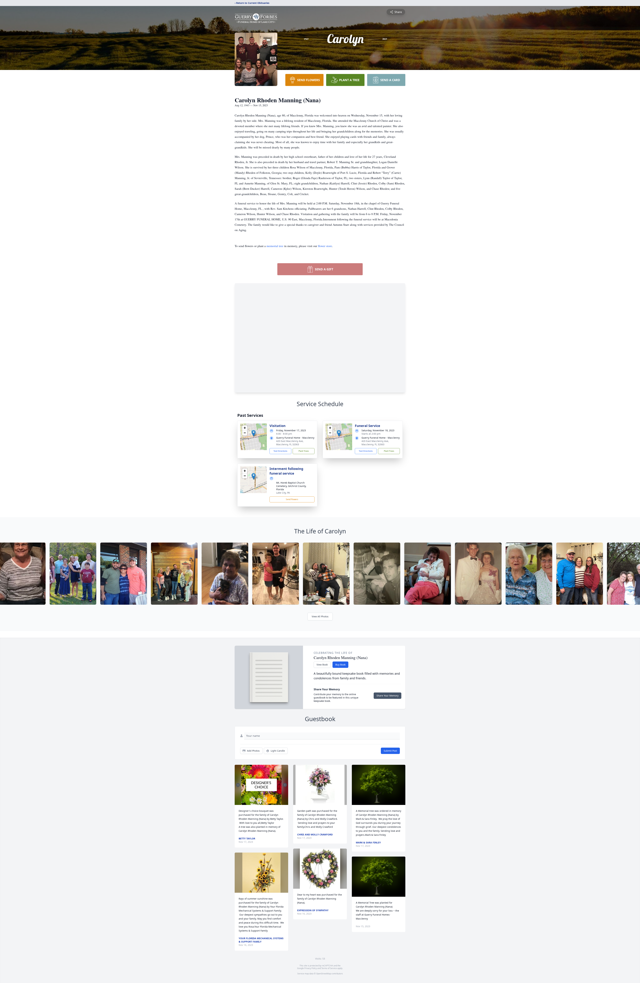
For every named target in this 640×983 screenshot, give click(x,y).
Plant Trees (303, 451)
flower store (325, 246)
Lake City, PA (283, 492)
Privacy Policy (310, 968)
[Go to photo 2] (262, 803)
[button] (254, 433)
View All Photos (320, 616)
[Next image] (285, 785)
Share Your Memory (387, 695)
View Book (322, 664)
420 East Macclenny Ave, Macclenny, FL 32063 (290, 442)
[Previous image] (238, 785)
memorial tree (274, 246)
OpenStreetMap (323, 973)
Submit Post (390, 750)
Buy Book (340, 664)
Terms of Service (329, 968)
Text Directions (280, 451)
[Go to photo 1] (260, 803)
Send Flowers (292, 499)
